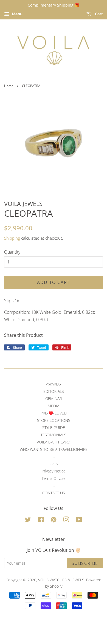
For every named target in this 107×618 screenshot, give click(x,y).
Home (8, 85)
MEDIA (53, 405)
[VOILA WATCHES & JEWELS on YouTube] (79, 520)
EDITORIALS (53, 391)
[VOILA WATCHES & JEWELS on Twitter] (28, 520)
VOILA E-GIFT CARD (53, 442)
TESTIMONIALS (53, 434)
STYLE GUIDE (53, 427)
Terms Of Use (54, 478)
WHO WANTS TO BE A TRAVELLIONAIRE (54, 449)
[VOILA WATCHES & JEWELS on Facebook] (41, 520)
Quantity (12, 252)
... (53, 456)
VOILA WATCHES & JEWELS (61, 579)
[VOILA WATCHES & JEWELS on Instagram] (66, 520)
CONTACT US (53, 492)
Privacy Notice (54, 471)
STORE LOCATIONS (53, 420)
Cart (98, 13)
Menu (16, 13)
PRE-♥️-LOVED (54, 413)
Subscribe (85, 563)
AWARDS (53, 384)
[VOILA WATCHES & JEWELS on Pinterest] (53, 520)
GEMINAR (53, 398)
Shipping (12, 238)
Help (54, 463)
